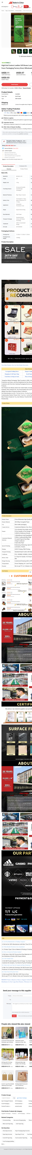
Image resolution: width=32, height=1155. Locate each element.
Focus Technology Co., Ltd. (18, 1149)
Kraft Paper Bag (19, 1123)
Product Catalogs (22, 1098)
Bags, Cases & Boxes (10, 10)
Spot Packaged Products (7, 1101)
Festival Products (5, 1106)
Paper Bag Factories (7, 1134)
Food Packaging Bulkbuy (8, 1141)
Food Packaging (5, 1103)
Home (2, 10)
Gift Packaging (18, 1101)
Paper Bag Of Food (19, 1134)
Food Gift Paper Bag (7, 1137)
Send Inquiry (14, 84)
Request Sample (27, 88)
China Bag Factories (7, 1130)
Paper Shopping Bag (27, 10)
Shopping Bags (18, 10)
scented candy (18, 1106)
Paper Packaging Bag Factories (22, 1130)
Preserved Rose (18, 1103)
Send (14, 1016)
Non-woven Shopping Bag (20, 1120)
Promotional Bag (6, 1120)
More (2, 1144)
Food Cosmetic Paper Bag (21, 1137)
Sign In (3, 159)
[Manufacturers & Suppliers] (16, 2)
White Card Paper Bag (8, 1123)
